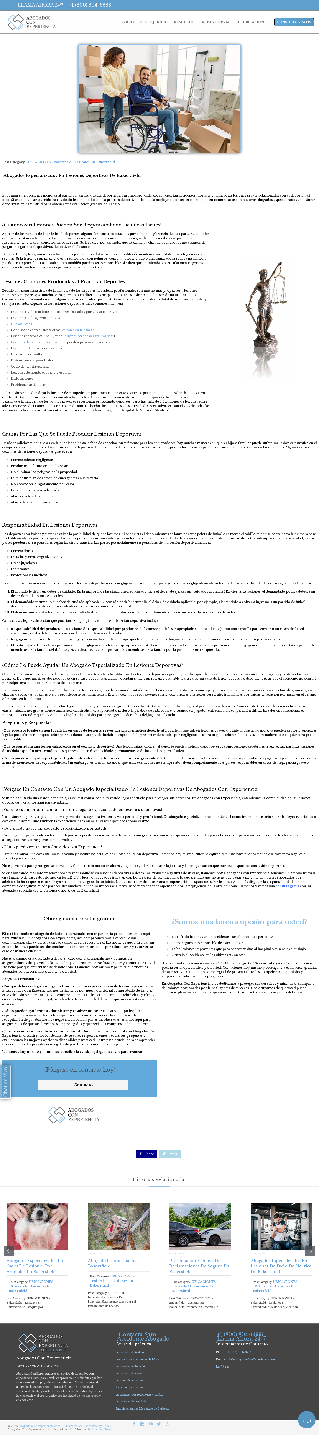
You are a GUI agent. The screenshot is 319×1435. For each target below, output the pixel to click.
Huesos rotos (21, 324)
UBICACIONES (38, 162)
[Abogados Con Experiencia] (30, 22)
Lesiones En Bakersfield (94, 162)
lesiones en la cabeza (77, 330)
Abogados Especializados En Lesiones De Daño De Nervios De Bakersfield (281, 1266)
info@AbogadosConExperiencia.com (251, 1359)
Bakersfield (62, 162)
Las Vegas (222, 1366)
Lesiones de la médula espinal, (35, 342)
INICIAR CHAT (286, 1391)
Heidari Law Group (100, 1429)
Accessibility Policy (98, 1426)
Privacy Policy (73, 1426)
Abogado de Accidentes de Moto (137, 1359)
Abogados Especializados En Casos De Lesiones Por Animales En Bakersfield (35, 1266)
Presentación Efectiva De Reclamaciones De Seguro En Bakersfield (199, 1266)
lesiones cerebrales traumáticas (89, 336)
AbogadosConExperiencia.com (39, 1426)
